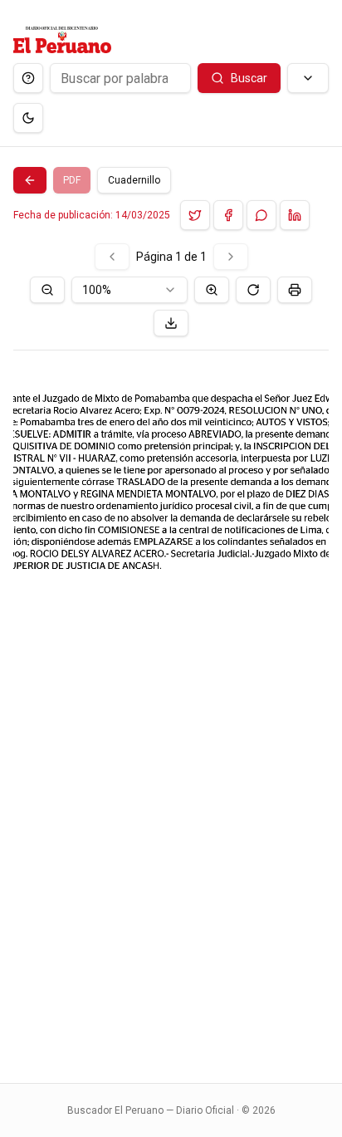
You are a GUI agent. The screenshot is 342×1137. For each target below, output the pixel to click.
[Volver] (29, 180)
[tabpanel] (171, 653)
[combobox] (129, 290)
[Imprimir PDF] (294, 290)
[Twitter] (195, 215)
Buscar (249, 78)
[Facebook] (228, 215)
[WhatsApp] (261, 215)
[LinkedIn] (295, 215)
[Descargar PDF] (171, 323)
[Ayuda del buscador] (28, 78)
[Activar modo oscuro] (28, 118)
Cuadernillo (134, 180)
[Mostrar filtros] (308, 78)
